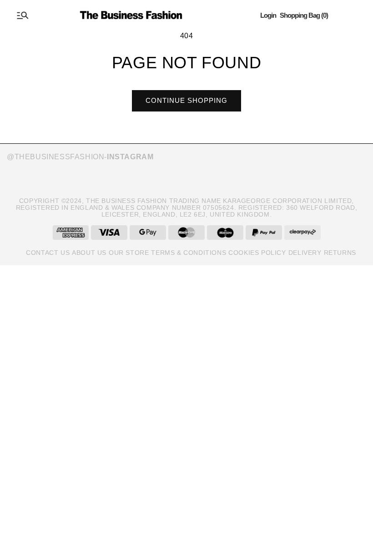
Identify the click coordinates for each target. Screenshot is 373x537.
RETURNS (340, 252)
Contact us (48, 252)
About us (89, 252)
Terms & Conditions (188, 252)
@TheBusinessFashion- (80, 157)
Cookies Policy (257, 252)
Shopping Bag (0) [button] (304, 15)
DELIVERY (305, 252)
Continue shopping (186, 100)
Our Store (129, 252)
